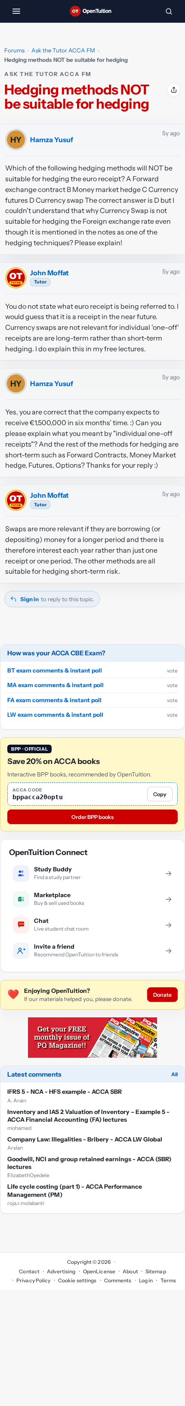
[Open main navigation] (16, 11)
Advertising (61, 1271)
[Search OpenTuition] (168, 11)
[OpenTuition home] (92, 11)
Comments (118, 1280)
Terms (168, 1280)
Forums (14, 50)
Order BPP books (92, 817)
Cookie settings (77, 1280)
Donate (162, 995)
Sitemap (155, 1271)
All (174, 1074)
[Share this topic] (174, 90)
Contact (29, 1271)
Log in (146, 1280)
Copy (159, 794)
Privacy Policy (33, 1280)
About (130, 1271)
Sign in (29, 599)
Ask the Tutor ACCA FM (63, 50)
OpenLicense (99, 1271)
